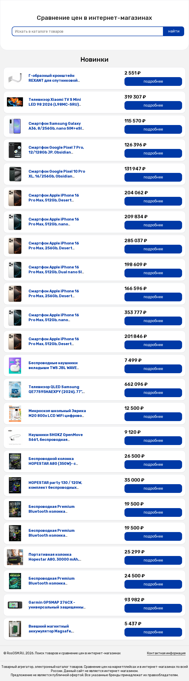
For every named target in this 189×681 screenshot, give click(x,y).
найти (174, 31)
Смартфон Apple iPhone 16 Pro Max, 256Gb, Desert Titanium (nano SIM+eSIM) (54, 248)
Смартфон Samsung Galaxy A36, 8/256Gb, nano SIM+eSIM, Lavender (57, 128)
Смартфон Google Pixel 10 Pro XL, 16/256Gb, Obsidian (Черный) (57, 176)
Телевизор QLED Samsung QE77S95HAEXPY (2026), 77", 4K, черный (56, 392)
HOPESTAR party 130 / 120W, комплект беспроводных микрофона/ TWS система (55, 487)
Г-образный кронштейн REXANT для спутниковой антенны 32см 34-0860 (53, 80)
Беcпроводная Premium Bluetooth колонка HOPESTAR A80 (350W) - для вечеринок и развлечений (55, 585)
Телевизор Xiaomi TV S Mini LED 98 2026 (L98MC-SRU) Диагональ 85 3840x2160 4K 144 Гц (56, 106)
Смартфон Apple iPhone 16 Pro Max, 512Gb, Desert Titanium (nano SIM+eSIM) (54, 200)
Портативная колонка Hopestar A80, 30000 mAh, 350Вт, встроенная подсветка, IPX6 (54, 561)
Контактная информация (166, 653)
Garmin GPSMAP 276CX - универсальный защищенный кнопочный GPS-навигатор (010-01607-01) (57, 609)
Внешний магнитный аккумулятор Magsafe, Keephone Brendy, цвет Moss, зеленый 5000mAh (56, 633)
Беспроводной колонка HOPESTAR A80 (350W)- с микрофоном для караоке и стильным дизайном (55, 466)
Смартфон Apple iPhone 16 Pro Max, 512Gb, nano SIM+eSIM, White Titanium (54, 224)
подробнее (153, 81)
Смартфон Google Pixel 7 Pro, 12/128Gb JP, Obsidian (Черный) (56, 152)
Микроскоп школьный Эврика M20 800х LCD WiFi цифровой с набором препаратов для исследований (57, 418)
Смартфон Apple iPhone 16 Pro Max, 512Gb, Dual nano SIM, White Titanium (57, 272)
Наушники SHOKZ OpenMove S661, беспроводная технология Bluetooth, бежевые (56, 442)
